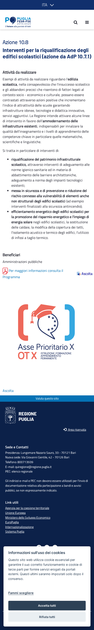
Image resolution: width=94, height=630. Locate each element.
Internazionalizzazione (19, 527)
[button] (47, 5)
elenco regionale (22, 471)
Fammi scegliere (21, 593)
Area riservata (76, 429)
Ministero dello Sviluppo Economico (27, 517)
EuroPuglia (12, 522)
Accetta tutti (47, 605)
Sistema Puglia (14, 531)
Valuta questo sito (47, 398)
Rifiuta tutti (47, 617)
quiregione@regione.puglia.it (33, 466)
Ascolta (86, 273)
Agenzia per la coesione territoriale (27, 508)
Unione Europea (15, 512)
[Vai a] (17, 22)
